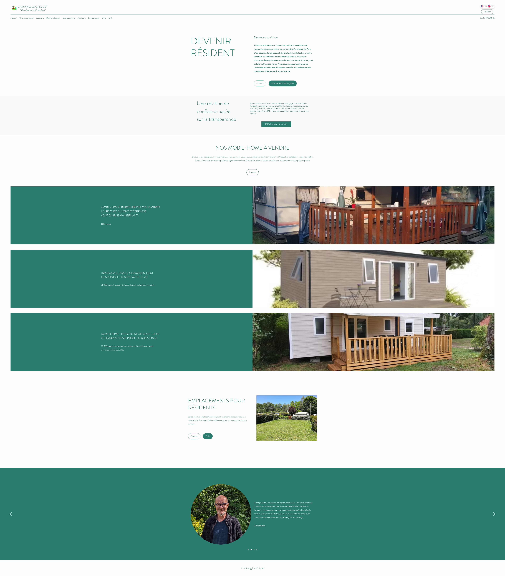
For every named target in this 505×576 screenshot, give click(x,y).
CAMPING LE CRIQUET (32, 7)
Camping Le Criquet (252, 568)
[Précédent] (11, 514)
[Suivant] (494, 514)
